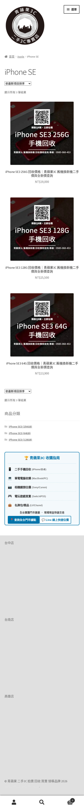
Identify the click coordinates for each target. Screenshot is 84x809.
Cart (64, 799)
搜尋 (42, 802)
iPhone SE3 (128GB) (20, 439)
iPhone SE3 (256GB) (20, 426)
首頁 (11, 56)
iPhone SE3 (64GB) (20, 433)
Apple (20, 56)
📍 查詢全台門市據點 (23, 519)
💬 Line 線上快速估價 (55, 519)
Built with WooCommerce (21, 786)
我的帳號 (14, 802)
